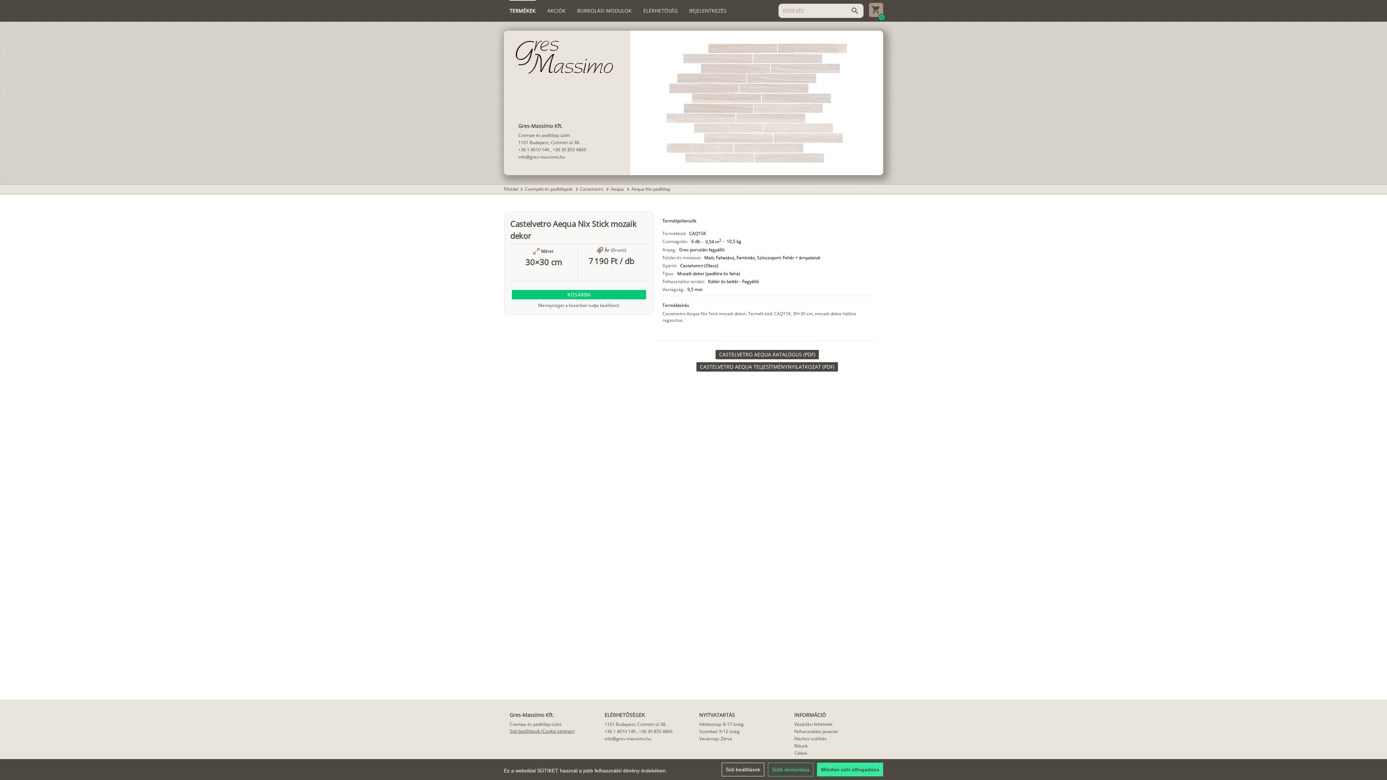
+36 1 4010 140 (533, 150)
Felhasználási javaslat (816, 731)
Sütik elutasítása (790, 769)
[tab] (522, 11)
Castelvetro (592, 189)
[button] (579, 294)
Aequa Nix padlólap (650, 189)
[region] (693, 769)
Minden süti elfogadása (850, 769)
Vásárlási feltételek (813, 724)
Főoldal (511, 189)
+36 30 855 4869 (569, 150)
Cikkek (800, 753)
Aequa (618, 189)
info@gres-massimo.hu (541, 157)
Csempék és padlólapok (549, 189)
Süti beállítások (743, 769)
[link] (767, 354)
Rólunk (801, 746)
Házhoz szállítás (810, 739)
